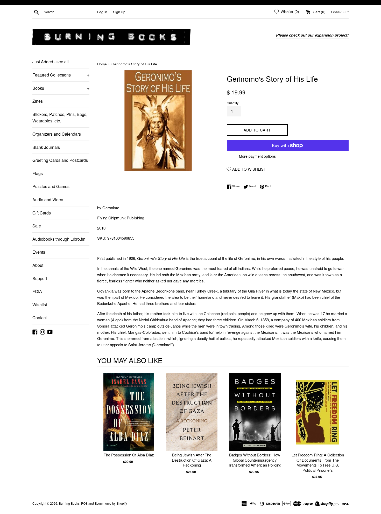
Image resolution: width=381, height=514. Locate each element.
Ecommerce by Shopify (111, 503)
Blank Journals (46, 147)
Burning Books (69, 503)
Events (38, 252)
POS (84, 503)
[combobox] (69, 12)
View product (129, 417)
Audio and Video (47, 200)
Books (60, 88)
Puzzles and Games (50, 186)
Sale (36, 226)
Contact (39, 318)
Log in (102, 11)
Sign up (119, 11)
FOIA (37, 291)
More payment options (257, 156)
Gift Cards (41, 213)
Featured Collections (60, 75)
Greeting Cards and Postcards (60, 160)
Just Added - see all (50, 62)
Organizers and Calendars (56, 134)
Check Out (340, 11)
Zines (37, 101)
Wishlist (39, 305)
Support (39, 278)
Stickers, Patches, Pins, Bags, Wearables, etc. (59, 117)
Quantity (232, 103)
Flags (37, 173)
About (37, 265)
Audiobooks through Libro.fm (58, 239)
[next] (343, 426)
